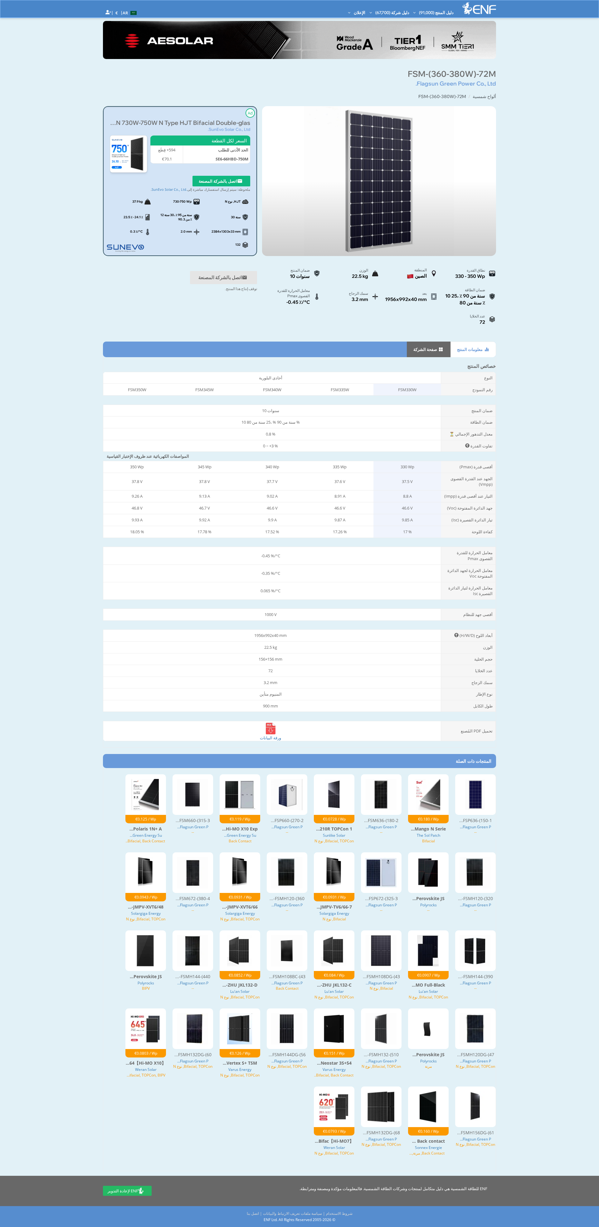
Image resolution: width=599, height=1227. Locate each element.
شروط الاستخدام (339, 1213)
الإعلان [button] (359, 12)
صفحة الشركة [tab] (425, 349)
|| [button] (117, 13)
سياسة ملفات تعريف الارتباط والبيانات (292, 1213)
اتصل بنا (253, 1213)
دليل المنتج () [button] (436, 12)
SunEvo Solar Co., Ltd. (229, 129)
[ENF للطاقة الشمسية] (479, 8)
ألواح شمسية (484, 96)
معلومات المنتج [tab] (470, 349)
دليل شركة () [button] (391, 12)
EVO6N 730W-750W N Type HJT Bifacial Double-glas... (180, 122)
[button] (130, 12)
